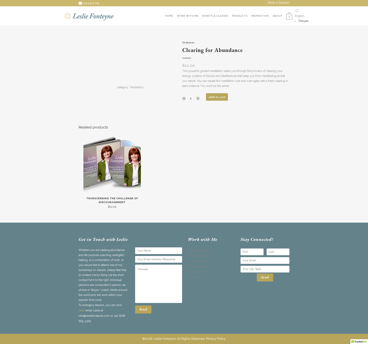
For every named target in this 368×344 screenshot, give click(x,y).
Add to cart (217, 97)
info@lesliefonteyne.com (94, 315)
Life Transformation (200, 255)
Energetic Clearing (199, 250)
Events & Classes (198, 271)
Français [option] (304, 20)
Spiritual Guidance (199, 266)
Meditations (188, 42)
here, (82, 310)
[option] (302, 20)
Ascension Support (199, 261)
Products (193, 277)
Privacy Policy (216, 339)
